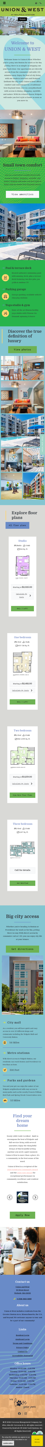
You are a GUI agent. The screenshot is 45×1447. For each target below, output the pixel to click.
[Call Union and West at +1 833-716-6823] (40, 3)
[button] (37, 3)
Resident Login (22, 1335)
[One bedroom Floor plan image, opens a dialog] (22, 663)
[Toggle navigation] (4, 3)
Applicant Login (22, 1339)
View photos (22, 349)
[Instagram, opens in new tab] (26, 1413)
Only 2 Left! (25, 608)
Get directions (22, 949)
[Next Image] (35, 1197)
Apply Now (25, 1215)
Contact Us (22, 1352)
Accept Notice (37, 1440)
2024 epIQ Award (24, 1173)
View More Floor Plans (24, 795)
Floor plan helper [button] (43, 445)
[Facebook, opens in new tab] (19, 1413)
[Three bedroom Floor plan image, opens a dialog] (22, 850)
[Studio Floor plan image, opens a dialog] (22, 567)
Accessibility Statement (22, 1355)
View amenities (22, 194)
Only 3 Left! (26, 702)
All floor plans (17, 525)
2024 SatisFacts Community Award (22, 1170)
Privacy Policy (22, 1347)
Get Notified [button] (26, 883)
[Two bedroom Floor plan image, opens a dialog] (22, 757)
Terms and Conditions (22, 1343)
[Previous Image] (10, 1197)
